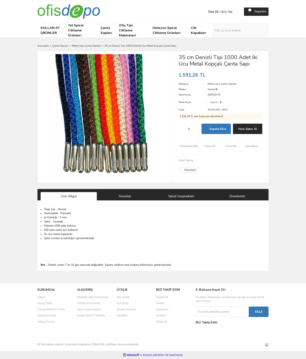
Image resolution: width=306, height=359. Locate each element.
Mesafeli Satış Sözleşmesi (92, 297)
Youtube (161, 315)
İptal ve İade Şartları (89, 309)
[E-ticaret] (152, 355)
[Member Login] (204, 12)
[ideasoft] (131, 355)
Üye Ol (213, 12)
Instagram (162, 309)
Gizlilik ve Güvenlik (88, 303)
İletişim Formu (46, 322)
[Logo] (68, 11)
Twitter (160, 303)
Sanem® (213, 89)
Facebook (162, 297)
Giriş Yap (226, 12)
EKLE (258, 312)
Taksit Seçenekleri (181, 196)
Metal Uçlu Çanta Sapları (222, 84)
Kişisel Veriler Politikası (91, 315)
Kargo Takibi (44, 303)
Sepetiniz (122, 315)
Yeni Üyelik (123, 297)
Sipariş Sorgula (46, 315)
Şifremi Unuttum (126, 309)
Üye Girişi (122, 303)
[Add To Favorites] (189, 145)
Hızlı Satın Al (247, 129)
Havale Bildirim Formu (51, 309)
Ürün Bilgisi (69, 196)
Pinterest (161, 322)
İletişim (41, 297)
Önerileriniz (237, 196)
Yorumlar (125, 196)
